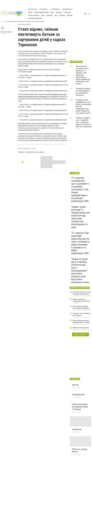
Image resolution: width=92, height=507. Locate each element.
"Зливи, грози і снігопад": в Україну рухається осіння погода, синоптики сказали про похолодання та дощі (80, 217)
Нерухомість (59, 12)
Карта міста (50, 15)
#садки (33, 148)
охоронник (77, 429)
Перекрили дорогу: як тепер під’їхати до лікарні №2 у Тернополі (83, 91)
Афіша (52, 12)
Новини (44, 9)
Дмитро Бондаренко (6, 32)
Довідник (56, 9)
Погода (43, 15)
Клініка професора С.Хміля (41, 12)
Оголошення (67, 12)
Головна (33, 9)
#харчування (26, 148)
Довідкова (62, 15)
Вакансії (30, 12)
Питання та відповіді (33, 15)
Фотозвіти (69, 15)
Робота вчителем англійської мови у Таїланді (80, 407)
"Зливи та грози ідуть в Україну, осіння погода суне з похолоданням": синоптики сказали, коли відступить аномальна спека (80, 271)
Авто (56, 15)
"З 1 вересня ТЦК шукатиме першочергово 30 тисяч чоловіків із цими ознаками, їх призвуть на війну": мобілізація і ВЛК (80, 243)
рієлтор (75, 385)
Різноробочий (78, 394)
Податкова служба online (35, 18)
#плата (20, 148)
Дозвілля (68, 9)
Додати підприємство (80, 334)
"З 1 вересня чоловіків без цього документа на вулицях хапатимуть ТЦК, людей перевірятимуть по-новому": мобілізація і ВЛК (80, 189)
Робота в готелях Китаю (79, 450)
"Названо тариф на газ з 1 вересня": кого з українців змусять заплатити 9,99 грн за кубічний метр (83, 123)
